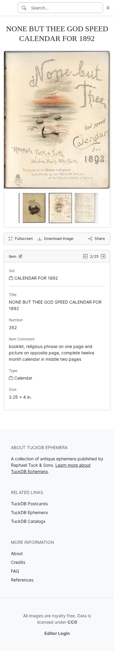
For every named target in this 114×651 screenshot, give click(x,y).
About (17, 553)
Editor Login (57, 633)
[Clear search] (99, 8)
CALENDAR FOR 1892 (36, 278)
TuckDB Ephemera (29, 512)
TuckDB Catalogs (28, 521)
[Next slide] (101, 208)
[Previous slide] (12, 208)
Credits (18, 562)
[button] (106, 7)
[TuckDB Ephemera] (8, 7)
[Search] (24, 8)
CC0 (72, 622)
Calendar (23, 377)
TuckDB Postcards (29, 503)
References (22, 579)
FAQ (15, 571)
